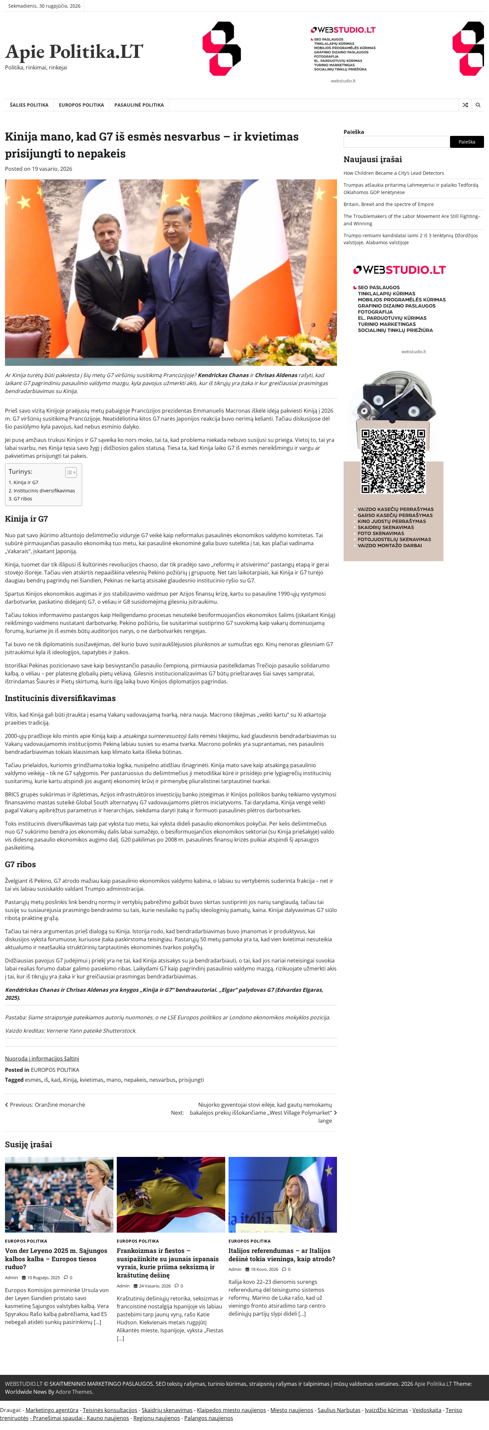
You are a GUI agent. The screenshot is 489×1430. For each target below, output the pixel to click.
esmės (33, 1079)
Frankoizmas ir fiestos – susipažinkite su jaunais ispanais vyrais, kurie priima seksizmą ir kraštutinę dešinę (168, 1262)
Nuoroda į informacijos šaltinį (42, 1058)
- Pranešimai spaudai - (58, 1418)
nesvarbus (162, 1079)
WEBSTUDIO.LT (24, 1383)
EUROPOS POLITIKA (81, 105)
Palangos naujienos (208, 1418)
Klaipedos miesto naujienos (231, 1410)
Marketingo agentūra (52, 1410)
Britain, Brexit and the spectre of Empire (389, 204)
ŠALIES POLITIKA (29, 105)
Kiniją (70, 1079)
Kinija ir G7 (26, 482)
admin (11, 1277)
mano (113, 1079)
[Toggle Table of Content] (67, 472)
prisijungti (191, 1079)
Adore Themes (74, 1391)
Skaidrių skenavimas (167, 1410)
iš (46, 1079)
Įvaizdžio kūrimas (386, 1410)
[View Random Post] (465, 105)
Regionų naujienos (156, 1418)
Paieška (354, 132)
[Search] (477, 105)
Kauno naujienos (108, 1418)
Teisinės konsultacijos (110, 1410)
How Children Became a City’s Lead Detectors (394, 173)
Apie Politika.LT (74, 51)
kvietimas (91, 1079)
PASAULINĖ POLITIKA (139, 105)
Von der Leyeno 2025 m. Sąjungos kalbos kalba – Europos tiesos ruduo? (56, 1258)
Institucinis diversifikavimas (44, 490)
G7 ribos (23, 498)
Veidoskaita (426, 1410)
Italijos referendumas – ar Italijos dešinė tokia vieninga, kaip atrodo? (282, 1254)
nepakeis (135, 1079)
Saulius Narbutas (339, 1410)
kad (55, 1079)
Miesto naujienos (291, 1410)
